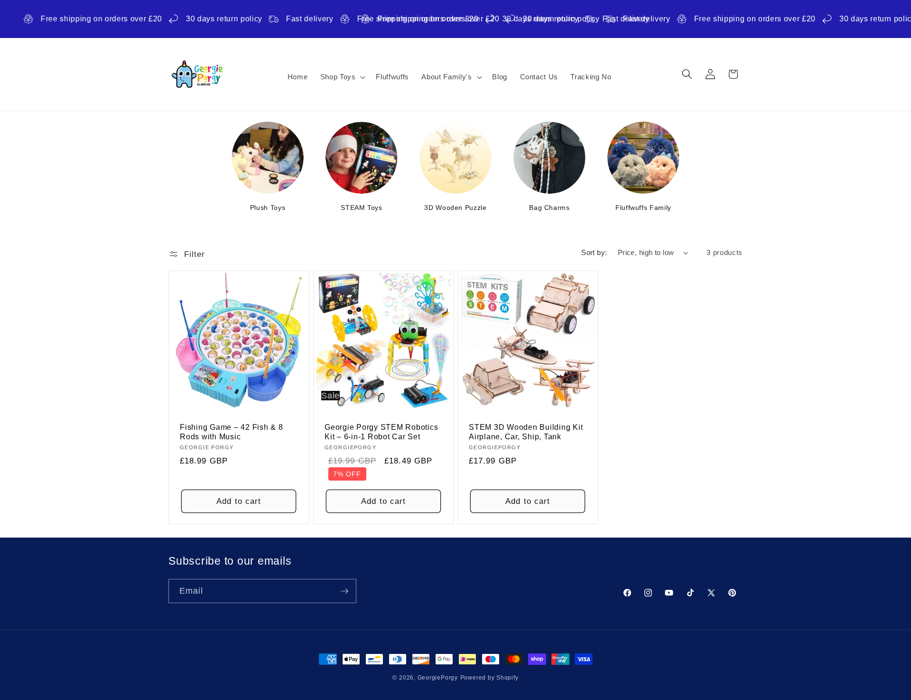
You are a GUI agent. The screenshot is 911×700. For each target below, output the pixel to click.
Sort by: (594, 252)
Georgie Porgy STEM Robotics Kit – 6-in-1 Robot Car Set (381, 431)
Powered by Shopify (489, 677)
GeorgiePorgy (438, 677)
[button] (342, 77)
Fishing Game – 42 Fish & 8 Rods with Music (231, 431)
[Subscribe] (344, 591)
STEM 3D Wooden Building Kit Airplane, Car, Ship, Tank (526, 431)
